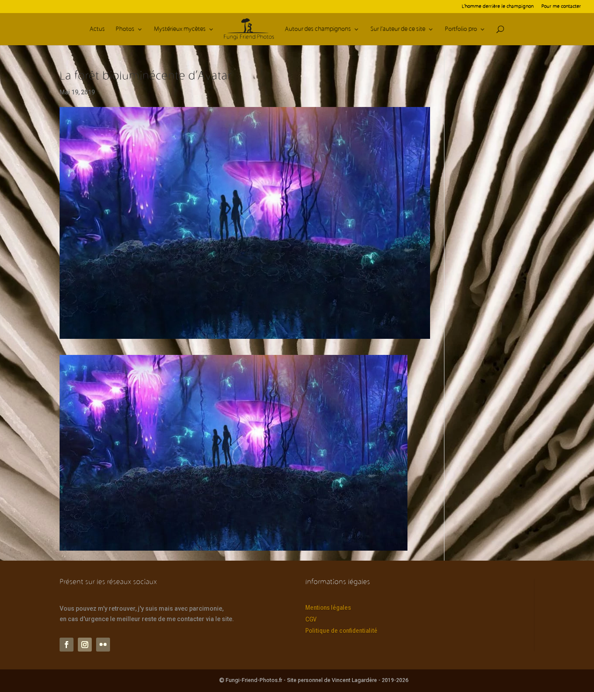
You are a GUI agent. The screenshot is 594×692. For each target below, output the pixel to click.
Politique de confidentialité (341, 630)
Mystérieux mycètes (180, 29)
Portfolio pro (461, 29)
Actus (97, 29)
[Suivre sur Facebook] (66, 645)
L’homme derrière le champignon (498, 6)
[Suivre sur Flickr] (103, 645)
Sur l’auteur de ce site (397, 29)
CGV (311, 619)
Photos (125, 29)
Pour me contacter (561, 6)
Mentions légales (328, 607)
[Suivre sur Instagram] (85, 645)
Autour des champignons (318, 29)
